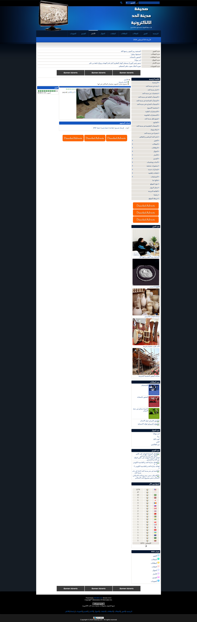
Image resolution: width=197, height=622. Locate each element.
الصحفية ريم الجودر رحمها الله (131, 51)
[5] (47, 91)
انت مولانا (138, 60)
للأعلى (67, 611)
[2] (41, 91)
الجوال (155, 570)
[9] (55, 91)
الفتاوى (155, 122)
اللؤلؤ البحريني (154, 287)
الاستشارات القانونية (151, 115)
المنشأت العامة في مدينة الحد (148, 97)
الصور (155, 556)
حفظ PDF (97, 128)
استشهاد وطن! (136, 54)
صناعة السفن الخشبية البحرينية (149, 376)
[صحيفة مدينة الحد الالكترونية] (141, 29)
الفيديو (155, 578)
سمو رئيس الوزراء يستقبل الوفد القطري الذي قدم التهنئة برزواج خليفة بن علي (115, 63)
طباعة (112, 128)
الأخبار (155, 574)
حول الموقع (154, 184)
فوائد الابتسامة (142, 424)
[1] (39, 91)
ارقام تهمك (154, 130)
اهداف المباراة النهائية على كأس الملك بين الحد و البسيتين (146, 459)
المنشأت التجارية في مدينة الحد (147, 104)
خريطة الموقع (153, 198)
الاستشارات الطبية (151, 111)
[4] (45, 91)
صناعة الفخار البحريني (152, 316)
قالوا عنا (155, 180)
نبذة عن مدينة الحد (152, 86)
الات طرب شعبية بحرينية (151, 346)
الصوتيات (154, 581)
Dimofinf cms (98, 598)
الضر (157, 442)
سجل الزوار (154, 188)
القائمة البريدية (153, 191)
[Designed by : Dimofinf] (98, 604)
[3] (43, 91)
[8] (53, 91)
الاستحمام (145, 385)
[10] (57, 91)
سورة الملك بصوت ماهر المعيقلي (130, 66)
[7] (51, 91)
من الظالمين (155, 444)
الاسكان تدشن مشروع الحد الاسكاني (147, 478)
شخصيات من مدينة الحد (150, 93)
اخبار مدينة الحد (153, 90)
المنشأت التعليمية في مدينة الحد (147, 126)
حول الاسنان (144, 421)
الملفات (154, 567)
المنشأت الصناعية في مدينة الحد (147, 101)
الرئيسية (155, 82)
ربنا (158, 436)
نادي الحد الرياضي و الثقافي (148, 137)
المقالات (154, 559)
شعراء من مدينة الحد (151, 133)
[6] (49, 91)
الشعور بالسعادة (135, 57)
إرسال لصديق (119, 128)
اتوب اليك (156, 439)
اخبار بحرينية (123, 82)
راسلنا (156, 195)
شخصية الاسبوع (152, 108)
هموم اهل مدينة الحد (151, 119)
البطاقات (154, 563)
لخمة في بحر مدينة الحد (136, 472)
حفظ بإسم (105, 128)
